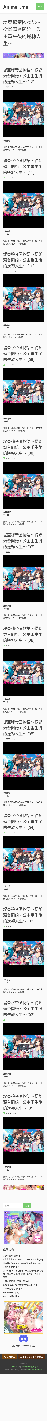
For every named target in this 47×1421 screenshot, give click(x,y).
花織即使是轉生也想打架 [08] (16, 1280)
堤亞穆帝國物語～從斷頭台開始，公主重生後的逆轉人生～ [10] (22, 260)
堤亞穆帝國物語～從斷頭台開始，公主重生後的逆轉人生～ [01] (22, 1102)
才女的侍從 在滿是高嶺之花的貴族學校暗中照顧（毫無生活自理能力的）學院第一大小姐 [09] (23, 1274)
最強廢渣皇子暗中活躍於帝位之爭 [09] (20, 1284)
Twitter (13, 1366)
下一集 (6, 234)
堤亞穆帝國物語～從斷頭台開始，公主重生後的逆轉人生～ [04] (22, 821)
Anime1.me (15, 6)
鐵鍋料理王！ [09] (11, 1292)
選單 (40, 6)
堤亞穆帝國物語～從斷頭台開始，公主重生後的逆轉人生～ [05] (22, 727)
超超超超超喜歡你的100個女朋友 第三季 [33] (23, 1259)
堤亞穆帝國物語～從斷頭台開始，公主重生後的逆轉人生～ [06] (22, 634)
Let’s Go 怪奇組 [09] (12, 1296)
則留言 (22, 150)
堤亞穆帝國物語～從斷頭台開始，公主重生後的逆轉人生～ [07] (22, 540)
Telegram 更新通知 (30, 1366)
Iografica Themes (34, 1369)
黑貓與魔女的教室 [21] (13, 1255)
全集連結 (7, 140)
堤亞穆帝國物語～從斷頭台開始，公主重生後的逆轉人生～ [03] (22, 915)
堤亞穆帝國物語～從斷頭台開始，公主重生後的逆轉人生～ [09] (22, 353)
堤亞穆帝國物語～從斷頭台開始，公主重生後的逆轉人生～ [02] (22, 1008)
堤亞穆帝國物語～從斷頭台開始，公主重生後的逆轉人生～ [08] (22, 447)
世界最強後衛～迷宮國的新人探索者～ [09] (22, 1263)
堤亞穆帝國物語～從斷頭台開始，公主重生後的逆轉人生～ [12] (22, 75)
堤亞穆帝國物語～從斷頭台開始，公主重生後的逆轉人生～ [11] (22, 166)
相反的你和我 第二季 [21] (14, 1267)
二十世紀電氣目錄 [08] (13, 1288)
